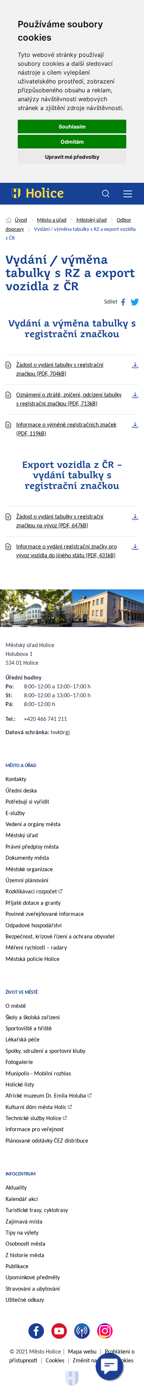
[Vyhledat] (106, 194)
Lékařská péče (23, 1040)
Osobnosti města (25, 1244)
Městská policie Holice (32, 959)
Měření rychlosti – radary (36, 948)
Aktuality (16, 1188)
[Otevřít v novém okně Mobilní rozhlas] (83, 1331)
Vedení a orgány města (33, 825)
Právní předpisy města (32, 847)
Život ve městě (22, 992)
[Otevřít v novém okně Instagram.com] (106, 1331)
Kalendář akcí (22, 1199)
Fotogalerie (19, 1062)
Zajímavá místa (24, 1222)
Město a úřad (51, 220)
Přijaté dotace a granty (33, 903)
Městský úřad (91, 220)
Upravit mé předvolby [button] (72, 157)
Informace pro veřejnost (35, 1130)
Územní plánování (27, 881)
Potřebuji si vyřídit (27, 802)
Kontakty (16, 780)
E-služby (15, 814)
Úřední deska (21, 791)
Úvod (21, 220)
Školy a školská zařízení (33, 1018)
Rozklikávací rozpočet (31, 892)
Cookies (55, 1361)
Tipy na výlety (22, 1233)
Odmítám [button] (72, 141)
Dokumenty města (27, 858)
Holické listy (20, 1085)
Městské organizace (29, 870)
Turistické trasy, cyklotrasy (37, 1211)
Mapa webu (82, 1352)
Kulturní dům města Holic (36, 1107)
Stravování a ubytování (33, 1289)
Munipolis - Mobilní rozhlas (38, 1074)
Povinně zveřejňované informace (45, 914)
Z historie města (25, 1256)
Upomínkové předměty (33, 1278)
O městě (16, 1006)
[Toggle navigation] (127, 194)
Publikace (17, 1267)
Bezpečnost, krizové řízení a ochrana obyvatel (60, 937)
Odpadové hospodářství (34, 926)
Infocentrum (20, 1174)
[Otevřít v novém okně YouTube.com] (60, 1331)
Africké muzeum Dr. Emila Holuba (46, 1096)
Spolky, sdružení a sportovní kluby (45, 1051)
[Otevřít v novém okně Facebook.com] (37, 1331)
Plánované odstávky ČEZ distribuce (47, 1141)
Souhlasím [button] (72, 126)
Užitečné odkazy (25, 1300)
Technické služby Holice (33, 1119)
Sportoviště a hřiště (29, 1029)
